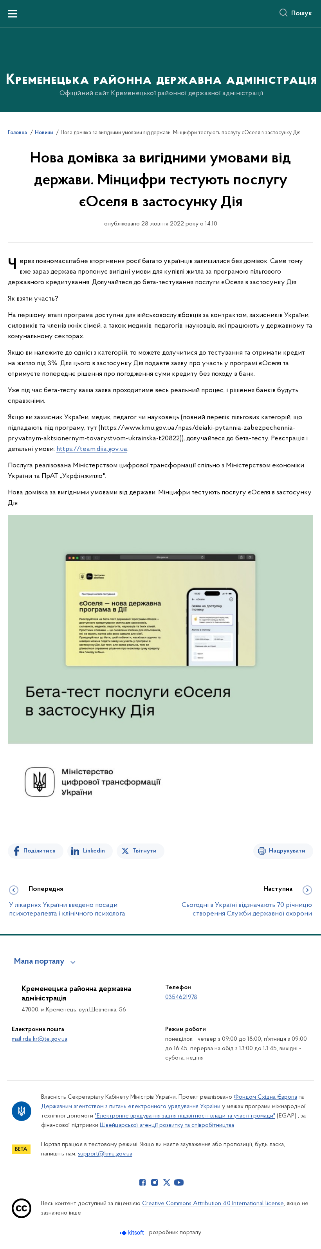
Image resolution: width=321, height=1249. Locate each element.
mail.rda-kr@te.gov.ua (39, 1039)
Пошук (301, 13)
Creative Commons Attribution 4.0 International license (213, 1203)
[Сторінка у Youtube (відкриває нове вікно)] (179, 1182)
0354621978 (181, 997)
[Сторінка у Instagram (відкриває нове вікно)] (154, 1182)
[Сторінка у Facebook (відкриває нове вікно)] (142, 1182)
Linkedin (94, 851)
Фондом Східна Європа (265, 1097)
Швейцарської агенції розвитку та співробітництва (167, 1125)
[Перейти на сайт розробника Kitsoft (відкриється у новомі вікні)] (132, 1233)
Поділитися (39, 851)
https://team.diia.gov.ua (91, 449)
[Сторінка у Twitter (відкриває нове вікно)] (166, 1182)
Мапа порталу (39, 961)
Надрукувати (287, 851)
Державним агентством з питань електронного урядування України (130, 1106)
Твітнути (144, 851)
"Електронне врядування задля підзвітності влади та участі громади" (185, 1116)
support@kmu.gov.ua (105, 1154)
